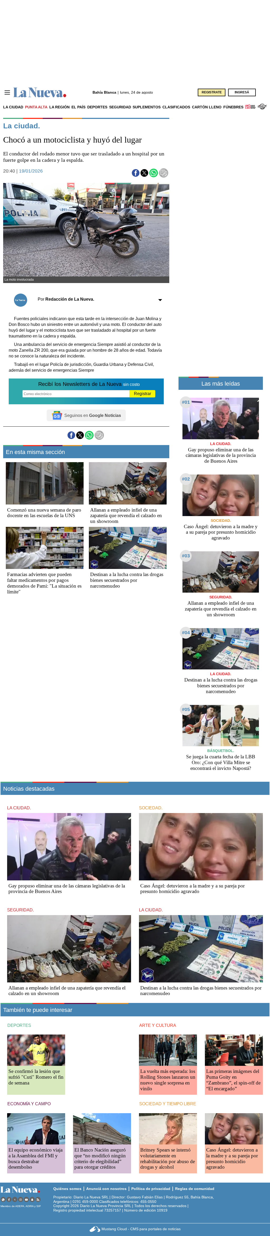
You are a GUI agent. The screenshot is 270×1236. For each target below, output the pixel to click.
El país (78, 107)
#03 (186, 555)
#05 (186, 709)
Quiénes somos (67, 1189)
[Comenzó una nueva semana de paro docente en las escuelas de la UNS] (45, 483)
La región (59, 107)
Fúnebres (233, 107)
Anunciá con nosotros (106, 1189)
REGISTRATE (212, 92)
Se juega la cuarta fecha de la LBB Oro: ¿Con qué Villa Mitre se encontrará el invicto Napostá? (220, 762)
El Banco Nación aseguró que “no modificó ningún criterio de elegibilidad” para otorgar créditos (100, 1158)
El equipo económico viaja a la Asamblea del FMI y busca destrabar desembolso (35, 1158)
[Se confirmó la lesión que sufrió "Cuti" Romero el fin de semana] (36, 1050)
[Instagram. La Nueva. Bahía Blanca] (20, 1199)
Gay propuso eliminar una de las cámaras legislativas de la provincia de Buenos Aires (221, 455)
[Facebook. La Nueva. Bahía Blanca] (9, 1199)
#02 (186, 479)
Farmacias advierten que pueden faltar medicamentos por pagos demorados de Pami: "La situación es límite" (44, 583)
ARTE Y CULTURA (157, 1025)
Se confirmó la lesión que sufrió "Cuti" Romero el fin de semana (36, 1077)
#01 (186, 402)
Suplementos (147, 107)
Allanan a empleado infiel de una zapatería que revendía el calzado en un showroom (126, 515)
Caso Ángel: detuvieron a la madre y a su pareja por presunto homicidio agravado (221, 532)
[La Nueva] (39, 92)
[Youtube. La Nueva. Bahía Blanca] (26, 1199)
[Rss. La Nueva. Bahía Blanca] (38, 1199)
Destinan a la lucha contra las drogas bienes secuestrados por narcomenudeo (126, 580)
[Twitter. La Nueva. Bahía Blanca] (14, 1199)
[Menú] (7, 92)
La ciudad (13, 107)
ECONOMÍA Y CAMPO (29, 1104)
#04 (186, 632)
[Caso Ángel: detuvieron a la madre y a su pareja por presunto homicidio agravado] (220, 495)
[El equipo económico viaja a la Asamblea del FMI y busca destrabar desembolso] (36, 1128)
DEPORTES (19, 1025)
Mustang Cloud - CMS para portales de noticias (141, 1229)
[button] (135, 173)
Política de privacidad (150, 1189)
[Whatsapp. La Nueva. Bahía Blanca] (3, 1199)
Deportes (97, 107)
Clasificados (176, 107)
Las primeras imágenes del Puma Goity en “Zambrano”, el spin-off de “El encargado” (233, 1079)
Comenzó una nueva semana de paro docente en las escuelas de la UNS (44, 512)
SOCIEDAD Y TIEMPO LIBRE (167, 1104)
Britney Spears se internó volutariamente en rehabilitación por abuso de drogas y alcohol (167, 1158)
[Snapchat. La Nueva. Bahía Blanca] (32, 1199)
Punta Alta (36, 107)
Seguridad (120, 107)
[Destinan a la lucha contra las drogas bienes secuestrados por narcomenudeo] (128, 548)
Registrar (142, 393)
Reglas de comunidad (194, 1189)
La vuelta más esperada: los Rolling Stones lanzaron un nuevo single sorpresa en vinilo (167, 1079)
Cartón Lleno (206, 107)
